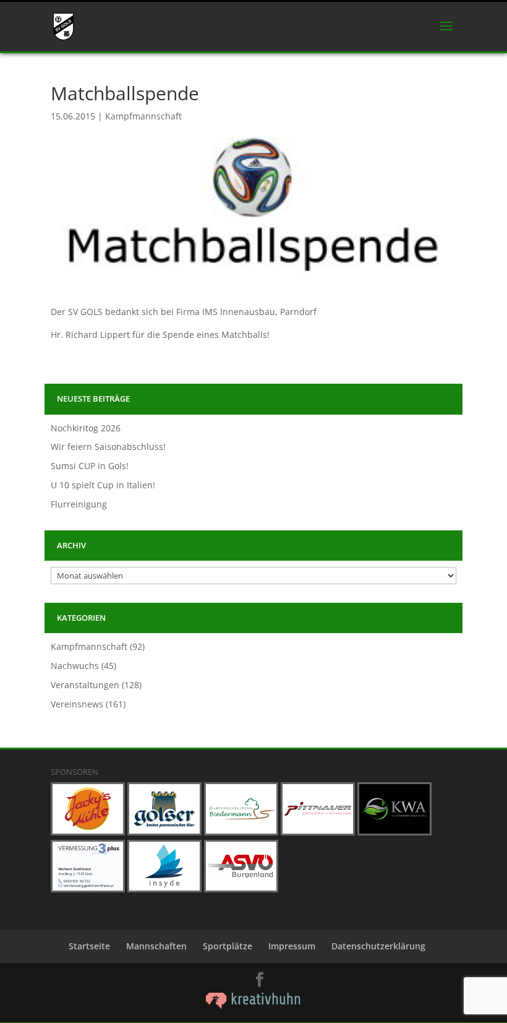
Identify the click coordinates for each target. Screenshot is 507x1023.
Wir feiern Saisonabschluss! (108, 446)
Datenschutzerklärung (378, 946)
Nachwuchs (75, 665)
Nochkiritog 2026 (86, 428)
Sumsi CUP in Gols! (90, 466)
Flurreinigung (79, 504)
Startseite (89, 946)
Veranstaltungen (85, 685)
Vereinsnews (77, 704)
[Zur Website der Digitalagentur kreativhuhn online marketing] (253, 1005)
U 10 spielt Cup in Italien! (103, 485)
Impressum (291, 946)
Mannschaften (156, 946)
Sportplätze (227, 946)
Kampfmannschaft (143, 116)
